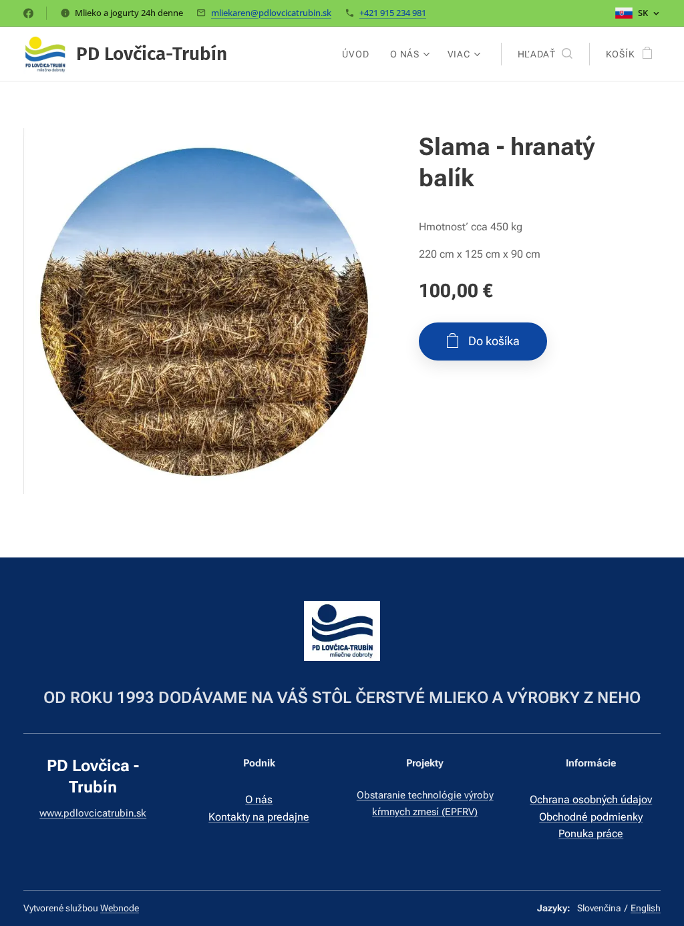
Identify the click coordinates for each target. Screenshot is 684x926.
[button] (545, 54)
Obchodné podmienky (591, 817)
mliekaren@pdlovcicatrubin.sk (271, 13)
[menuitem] (359, 54)
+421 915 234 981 (392, 13)
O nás (259, 799)
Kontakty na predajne (258, 817)
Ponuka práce (590, 833)
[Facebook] (28, 13)
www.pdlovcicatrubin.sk (92, 813)
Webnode (119, 908)
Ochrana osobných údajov (591, 799)
